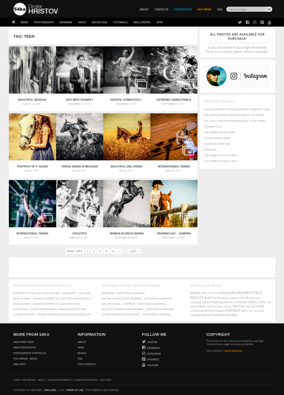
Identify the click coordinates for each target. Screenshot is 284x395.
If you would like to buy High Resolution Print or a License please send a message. (237, 43)
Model (228, 306)
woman (219, 315)
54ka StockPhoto (24, 347)
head (193, 306)
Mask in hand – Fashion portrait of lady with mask (46, 303)
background (232, 293)
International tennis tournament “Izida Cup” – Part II (174, 166)
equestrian (210, 302)
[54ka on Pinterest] (261, 22)
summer (196, 315)
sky (252, 311)
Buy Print (204, 9)
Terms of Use (74, 390)
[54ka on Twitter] (239, 22)
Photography (44, 22)
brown (225, 298)
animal (195, 293)
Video (82, 22)
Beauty (196, 297)
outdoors (197, 310)
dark (257, 298)
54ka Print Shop (23, 342)
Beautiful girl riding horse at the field (127, 166)
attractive (213, 293)
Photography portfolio (29, 353)
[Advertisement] (143, 267)
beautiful (253, 292)
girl (262, 302)
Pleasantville (213, 126)
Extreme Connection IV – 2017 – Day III (174, 99)
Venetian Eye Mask (86, 379)
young (231, 315)
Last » (134, 251)
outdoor (257, 306)
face (232, 302)
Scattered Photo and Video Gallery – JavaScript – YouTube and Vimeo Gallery (53, 293)
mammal (218, 306)
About (82, 342)
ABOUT (144, 9)
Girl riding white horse (219, 132)
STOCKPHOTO (183, 9)
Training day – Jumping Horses (174, 233)
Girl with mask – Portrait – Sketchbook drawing (134, 303)
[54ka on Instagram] (254, 22)
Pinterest (152, 359)
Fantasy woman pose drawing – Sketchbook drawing (137, 298)
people (209, 311)
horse (201, 306)
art (204, 293)
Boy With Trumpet (79, 99)
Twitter (152, 342)
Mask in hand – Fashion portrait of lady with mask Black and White (53, 298)
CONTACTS (161, 9)
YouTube (152, 365)
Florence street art (217, 143)
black (209, 298)
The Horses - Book (25, 358)
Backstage (99, 22)
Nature (239, 306)
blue (217, 298)
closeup (234, 298)
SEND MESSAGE (233, 350)
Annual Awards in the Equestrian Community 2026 (237, 109)
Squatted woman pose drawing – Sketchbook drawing (138, 309)
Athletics (79, 233)
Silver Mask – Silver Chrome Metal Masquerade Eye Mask (50, 309)
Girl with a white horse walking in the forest (234, 115)
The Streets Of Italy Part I (221, 161)
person (220, 310)
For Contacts (87, 364)
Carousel (210, 149)
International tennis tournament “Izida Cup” (32, 233)
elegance (195, 302)
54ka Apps (19, 364)
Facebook (153, 348)
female (253, 302)
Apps (159, 22)
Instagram (153, 353)
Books (82, 353)
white (208, 315)
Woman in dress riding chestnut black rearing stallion (127, 233)
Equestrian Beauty (60, 379)
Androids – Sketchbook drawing (123, 293)
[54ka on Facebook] (246, 22)
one (247, 306)
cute (251, 298)
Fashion (241, 302)
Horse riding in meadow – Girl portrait (80, 166)
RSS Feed (106, 379)
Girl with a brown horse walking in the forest (235, 120)
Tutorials (120, 22)
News (24, 22)
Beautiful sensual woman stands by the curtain (32, 99)
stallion (259, 311)
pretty (245, 310)
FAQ (219, 9)
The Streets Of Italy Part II (221, 155)
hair (268, 302)
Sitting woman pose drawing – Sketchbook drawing (136, 314)
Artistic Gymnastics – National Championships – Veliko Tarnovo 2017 (126, 99)
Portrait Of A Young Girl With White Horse (32, 166)
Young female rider (217, 138)
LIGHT (210, 306)
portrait (233, 310)
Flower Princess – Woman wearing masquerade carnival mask (53, 314)
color (243, 298)
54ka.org (50, 390)
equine (223, 302)
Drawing (65, 22)
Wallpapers (142, 22)
